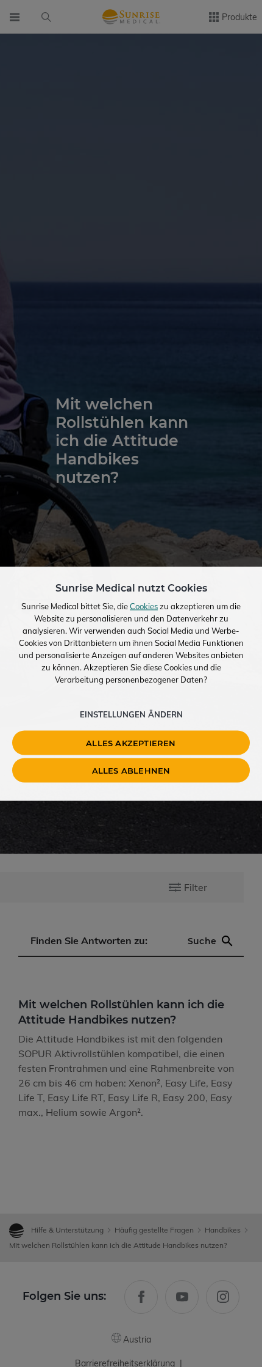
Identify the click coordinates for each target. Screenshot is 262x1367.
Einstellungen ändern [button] (131, 714)
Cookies (144, 605)
